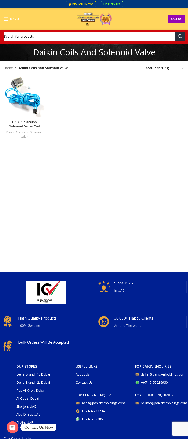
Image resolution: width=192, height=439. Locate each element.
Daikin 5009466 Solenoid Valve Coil (24, 124)
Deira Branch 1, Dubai (33, 374)
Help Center (111, 4)
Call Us (176, 19)
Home (8, 68)
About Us (83, 374)
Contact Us (84, 382)
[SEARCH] (180, 36)
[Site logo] (94, 18)
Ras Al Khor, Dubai (30, 390)
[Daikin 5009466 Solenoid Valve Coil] (24, 96)
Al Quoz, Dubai (27, 398)
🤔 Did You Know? (80, 4)
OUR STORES (26, 366)
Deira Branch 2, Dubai (33, 382)
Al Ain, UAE (24, 422)
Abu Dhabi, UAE (28, 414)
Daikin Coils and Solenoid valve (24, 134)
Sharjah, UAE (26, 406)
